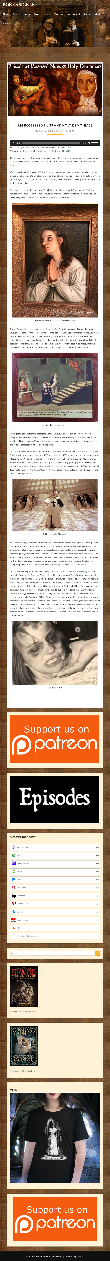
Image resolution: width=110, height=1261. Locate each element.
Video (97, 14)
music (78, 469)
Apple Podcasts (27, 151)
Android (47, 151)
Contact (7, 23)
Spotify (38, 151)
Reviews (87, 14)
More (70, 151)
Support (37, 14)
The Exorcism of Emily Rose (74, 571)
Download (42, 147)
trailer (55, 451)
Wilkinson (53, 197)
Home (6, 14)
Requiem (35, 575)
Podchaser (57, 151)
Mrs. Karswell (74, 14)
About (27, 14)
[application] (55, 143)
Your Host (59, 14)
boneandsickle (47, 131)
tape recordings (56, 608)
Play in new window (27, 147)
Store (47, 14)
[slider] (95, 142)
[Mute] (89, 143)
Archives (16, 14)
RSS (65, 151)
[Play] (13, 143)
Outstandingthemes (74, 1256)
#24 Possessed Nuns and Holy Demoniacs (55, 125)
